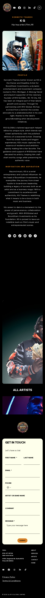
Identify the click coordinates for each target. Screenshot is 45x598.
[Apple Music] (35, 235)
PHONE (8, 483)
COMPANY (9, 508)
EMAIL (8, 470)
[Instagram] (24, 7)
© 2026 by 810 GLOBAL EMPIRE (13, 594)
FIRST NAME (11, 458)
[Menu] (39, 7)
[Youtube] (14, 7)
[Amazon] (30, 235)
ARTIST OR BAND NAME (15, 496)
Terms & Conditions (11, 580)
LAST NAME (28, 458)
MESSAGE (10, 521)
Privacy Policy (8, 577)
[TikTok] (34, 7)
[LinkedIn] (29, 7)
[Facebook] (19, 7)
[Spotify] (25, 235)
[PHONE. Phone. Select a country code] (9, 487)
